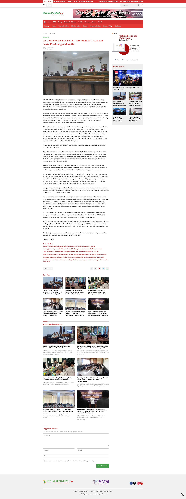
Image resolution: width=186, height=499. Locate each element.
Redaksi (105, 491)
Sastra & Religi (107, 26)
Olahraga (46, 26)
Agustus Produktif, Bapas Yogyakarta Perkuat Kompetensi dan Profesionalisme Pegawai (69, 246)
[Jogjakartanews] (53, 13)
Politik (80, 22)
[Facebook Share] (91, 268)
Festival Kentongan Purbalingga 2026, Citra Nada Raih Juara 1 (126, 88)
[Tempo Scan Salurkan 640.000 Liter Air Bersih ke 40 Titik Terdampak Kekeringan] (135, 96)
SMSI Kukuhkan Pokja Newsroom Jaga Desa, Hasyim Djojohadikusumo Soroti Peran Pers (135, 119)
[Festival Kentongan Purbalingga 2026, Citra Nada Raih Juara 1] (127, 78)
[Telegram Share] (103, 268)
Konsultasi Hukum (95, 26)
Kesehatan (118, 26)
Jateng (60, 22)
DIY (54, 22)
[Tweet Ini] (95, 268)
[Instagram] (138, 483)
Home (49, 5)
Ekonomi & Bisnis (90, 22)
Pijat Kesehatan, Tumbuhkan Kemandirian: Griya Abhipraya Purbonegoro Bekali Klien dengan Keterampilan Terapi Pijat (75, 260)
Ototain (54, 26)
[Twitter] (134, 483)
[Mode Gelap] (142, 5)
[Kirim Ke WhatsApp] (107, 268)
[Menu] (44, 5)
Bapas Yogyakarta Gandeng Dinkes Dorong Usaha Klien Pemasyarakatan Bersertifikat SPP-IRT (71, 251)
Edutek (100, 22)
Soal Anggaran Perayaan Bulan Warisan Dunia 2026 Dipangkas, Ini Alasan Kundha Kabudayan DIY (72, 249)
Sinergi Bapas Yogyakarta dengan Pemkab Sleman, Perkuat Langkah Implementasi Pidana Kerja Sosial (73, 257)
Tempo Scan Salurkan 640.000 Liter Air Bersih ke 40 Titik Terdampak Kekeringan (135, 103)
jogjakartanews (50, 47)
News (49, 22)
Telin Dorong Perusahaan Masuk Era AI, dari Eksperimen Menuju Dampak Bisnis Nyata (93, 1)
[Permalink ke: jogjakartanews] (44, 48)
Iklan (111, 491)
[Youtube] (141, 483)
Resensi (85, 26)
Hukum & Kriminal (70, 22)
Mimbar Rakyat (76, 26)
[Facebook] (131, 483)
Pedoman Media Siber (95, 491)
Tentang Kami (83, 491)
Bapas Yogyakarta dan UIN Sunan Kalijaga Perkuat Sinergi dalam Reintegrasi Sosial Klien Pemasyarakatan (74, 254)
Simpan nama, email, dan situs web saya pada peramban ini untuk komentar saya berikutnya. (69, 461)
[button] (138, 5)
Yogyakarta (46, 37)
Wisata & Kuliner (64, 26)
